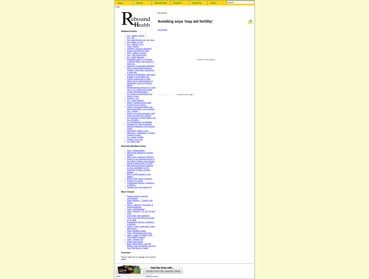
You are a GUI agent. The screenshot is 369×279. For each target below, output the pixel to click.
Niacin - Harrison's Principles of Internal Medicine (140, 206)
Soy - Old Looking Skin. (137, 55)
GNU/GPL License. (151, 276)
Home (120, 3)
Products (177, 3)
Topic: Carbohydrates (136, 150)
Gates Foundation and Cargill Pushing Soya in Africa (139, 104)
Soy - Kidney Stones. (136, 36)
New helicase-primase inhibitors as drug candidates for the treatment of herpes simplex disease (140, 169)
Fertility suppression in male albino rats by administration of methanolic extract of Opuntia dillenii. (140, 82)
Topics (213, 3)
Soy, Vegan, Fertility (135, 137)
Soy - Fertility (132, 111)
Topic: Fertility (133, 46)
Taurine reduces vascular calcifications (137, 197)
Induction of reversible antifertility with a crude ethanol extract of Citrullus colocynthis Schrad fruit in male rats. (141, 69)
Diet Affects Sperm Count (137, 131)
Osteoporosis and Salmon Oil (139, 187)
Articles (139, 3)
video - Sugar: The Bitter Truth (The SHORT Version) (139, 236)
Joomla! (118, 276)
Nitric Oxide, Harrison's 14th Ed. (140, 157)
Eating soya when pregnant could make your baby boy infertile (141, 114)
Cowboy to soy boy (135, 139)
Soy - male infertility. (135, 100)
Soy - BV (131, 38)
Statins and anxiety (135, 242)
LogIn (117, 7)
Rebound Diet (161, 3)
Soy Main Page (133, 142)
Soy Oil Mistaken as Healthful (139, 122)
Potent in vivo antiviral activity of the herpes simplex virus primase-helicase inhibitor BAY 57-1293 (141, 161)
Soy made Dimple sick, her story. (141, 40)
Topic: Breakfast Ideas (136, 231)
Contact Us (197, 3)
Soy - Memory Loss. (135, 44)
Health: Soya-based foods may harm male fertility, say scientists (141, 108)
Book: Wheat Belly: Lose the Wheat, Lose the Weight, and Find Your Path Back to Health (141, 246)
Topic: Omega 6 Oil (135, 239)
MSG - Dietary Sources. (137, 53)
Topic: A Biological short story (139, 233)
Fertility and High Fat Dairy (138, 51)
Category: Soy (133, 98)
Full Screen (162, 30)
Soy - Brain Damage (135, 57)
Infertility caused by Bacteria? (139, 49)
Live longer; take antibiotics (138, 216)
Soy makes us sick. (135, 42)
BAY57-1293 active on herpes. (139, 179)
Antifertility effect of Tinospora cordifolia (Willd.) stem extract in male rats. (140, 61)
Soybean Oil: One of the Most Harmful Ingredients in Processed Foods (141, 126)
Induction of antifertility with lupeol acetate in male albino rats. (141, 75)
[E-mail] (250, 23)
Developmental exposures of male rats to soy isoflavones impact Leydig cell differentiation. (141, 89)
